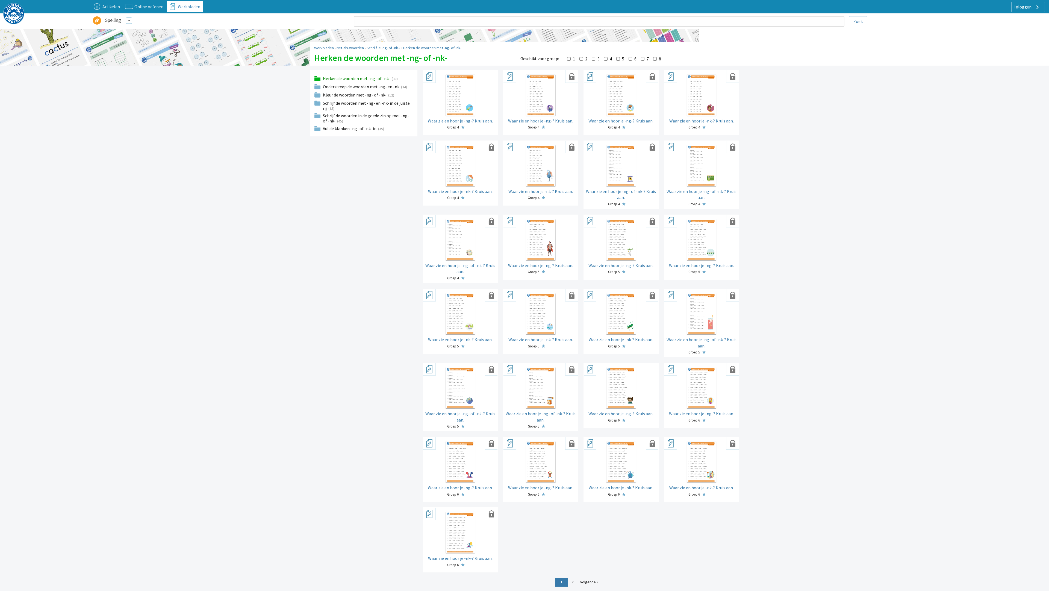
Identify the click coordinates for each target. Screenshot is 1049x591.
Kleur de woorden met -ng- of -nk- (355, 95)
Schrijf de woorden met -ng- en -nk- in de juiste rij (366, 105)
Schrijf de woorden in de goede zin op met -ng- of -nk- (366, 118)
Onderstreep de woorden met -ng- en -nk (361, 86)
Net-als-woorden (350, 47)
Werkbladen (324, 47)
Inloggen (1023, 7)
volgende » (589, 582)
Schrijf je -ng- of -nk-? (383, 47)
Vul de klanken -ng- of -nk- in (350, 128)
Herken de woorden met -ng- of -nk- (432, 47)
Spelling (113, 20)
